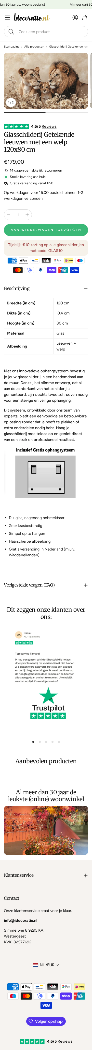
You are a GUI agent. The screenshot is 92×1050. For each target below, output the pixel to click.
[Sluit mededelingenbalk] (87, 3)
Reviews (49, 126)
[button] (46, 31)
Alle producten (34, 46)
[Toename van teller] (27, 214)
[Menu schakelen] (7, 17)
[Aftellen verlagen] (8, 214)
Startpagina (11, 46)
